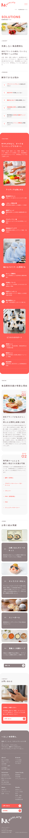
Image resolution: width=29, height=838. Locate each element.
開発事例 (17, 774)
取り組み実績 (5, 782)
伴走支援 (17, 776)
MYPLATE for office (18, 762)
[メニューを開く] (26, 4)
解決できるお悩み (6, 778)
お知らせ (4, 789)
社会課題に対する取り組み (6, 768)
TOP (16, 9)
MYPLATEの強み (6, 784)
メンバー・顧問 (6, 765)
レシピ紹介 (18, 797)
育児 (16, 793)
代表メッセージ (6, 761)
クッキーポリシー (5, 829)
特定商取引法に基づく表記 (6, 832)
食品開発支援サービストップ (6, 775)
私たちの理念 (5, 760)
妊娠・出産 (18, 795)
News (3, 787)
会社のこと (18, 789)
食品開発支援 (19, 799)
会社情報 (4, 763)
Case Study (19, 772)
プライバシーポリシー (6, 827)
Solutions (5, 772)
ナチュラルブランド (20, 778)
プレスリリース (6, 791)
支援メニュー (5, 780)
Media (17, 787)
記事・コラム (5, 793)
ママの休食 (18, 760)
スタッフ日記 (19, 791)
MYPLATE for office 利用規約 (7, 830)
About (4, 757)
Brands (17, 757)
